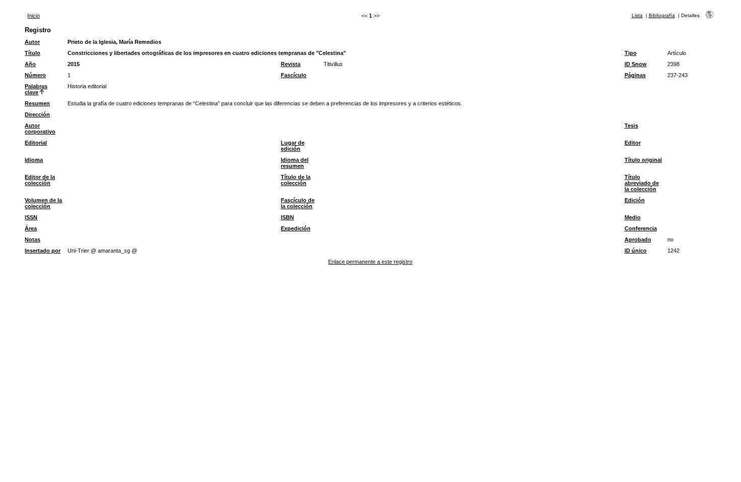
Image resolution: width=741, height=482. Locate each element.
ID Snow (636, 64)
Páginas (635, 75)
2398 (673, 64)
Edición (635, 200)
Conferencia (641, 228)
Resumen (37, 103)
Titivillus (333, 64)
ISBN (287, 217)
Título (32, 53)
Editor (633, 143)
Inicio (33, 16)
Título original (643, 160)
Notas (32, 239)
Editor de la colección (40, 180)
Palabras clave (36, 89)
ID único (636, 251)
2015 (74, 64)
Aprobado (638, 239)
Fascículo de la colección (298, 203)
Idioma (34, 160)
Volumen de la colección (43, 203)
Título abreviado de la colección (642, 183)
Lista (637, 15)
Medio (633, 217)
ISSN (31, 217)
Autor (32, 42)
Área (31, 228)
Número (35, 75)
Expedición (296, 228)
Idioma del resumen (294, 163)
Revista (290, 64)
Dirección (37, 114)
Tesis (631, 126)
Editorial (36, 143)
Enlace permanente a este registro (370, 262)
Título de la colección (296, 180)
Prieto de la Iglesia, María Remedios (114, 42)
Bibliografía (662, 15)
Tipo (631, 53)
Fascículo (293, 75)
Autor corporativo (40, 129)
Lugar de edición (292, 146)
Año (30, 64)
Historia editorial (87, 86)
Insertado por (42, 251)
